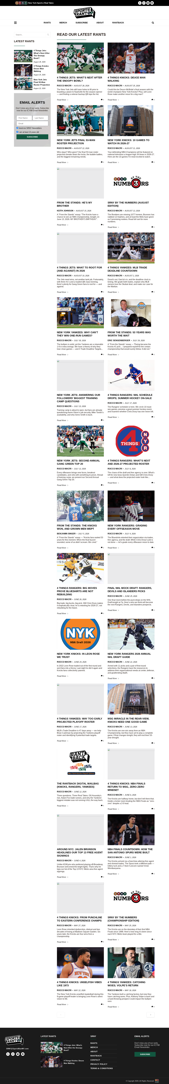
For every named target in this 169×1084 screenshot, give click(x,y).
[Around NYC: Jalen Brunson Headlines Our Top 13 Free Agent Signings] (80, 829)
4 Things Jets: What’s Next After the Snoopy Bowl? (73, 1047)
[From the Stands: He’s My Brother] (80, 183)
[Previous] (61, 1014)
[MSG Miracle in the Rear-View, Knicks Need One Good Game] (131, 699)
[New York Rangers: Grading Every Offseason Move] (131, 506)
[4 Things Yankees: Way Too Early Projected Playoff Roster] (80, 699)
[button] (153, 23)
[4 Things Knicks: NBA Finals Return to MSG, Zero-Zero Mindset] (131, 764)
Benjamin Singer (66, 534)
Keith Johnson (65, 211)
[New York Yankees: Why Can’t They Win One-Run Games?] (80, 312)
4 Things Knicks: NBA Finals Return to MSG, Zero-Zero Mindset (126, 786)
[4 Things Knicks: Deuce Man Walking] (23, 70)
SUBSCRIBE (82, 23)
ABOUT (100, 23)
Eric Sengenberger (119, 340)
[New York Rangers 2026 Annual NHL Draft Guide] (131, 634)
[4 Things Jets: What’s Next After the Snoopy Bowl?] (23, 56)
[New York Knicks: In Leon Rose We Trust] (80, 634)
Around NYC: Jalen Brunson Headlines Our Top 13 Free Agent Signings (80, 852)
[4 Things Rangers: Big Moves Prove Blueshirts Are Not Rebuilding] (80, 568)
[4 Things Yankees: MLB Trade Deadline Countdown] (131, 248)
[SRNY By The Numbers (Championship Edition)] (131, 897)
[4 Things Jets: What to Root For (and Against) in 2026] (80, 248)
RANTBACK (118, 23)
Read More (61, 100)
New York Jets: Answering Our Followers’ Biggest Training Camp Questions (78, 398)
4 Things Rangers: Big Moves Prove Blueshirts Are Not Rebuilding (77, 591)
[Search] (48, 34)
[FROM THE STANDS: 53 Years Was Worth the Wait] (131, 312)
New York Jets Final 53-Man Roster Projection (42, 82)
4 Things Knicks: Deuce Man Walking (41, 68)
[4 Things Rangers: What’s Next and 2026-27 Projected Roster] (131, 441)
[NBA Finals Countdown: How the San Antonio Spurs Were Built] (131, 829)
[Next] (151, 1014)
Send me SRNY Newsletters (30, 128)
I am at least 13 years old (29, 132)
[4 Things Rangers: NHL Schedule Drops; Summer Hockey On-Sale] (131, 375)
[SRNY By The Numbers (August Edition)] (131, 183)
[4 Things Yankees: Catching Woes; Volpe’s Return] (131, 962)
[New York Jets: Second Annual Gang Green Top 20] (80, 441)
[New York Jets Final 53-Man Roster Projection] (23, 84)
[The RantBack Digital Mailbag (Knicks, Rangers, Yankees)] (80, 764)
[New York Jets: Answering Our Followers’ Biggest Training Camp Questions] (80, 375)
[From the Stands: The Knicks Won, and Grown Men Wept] (80, 506)
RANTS (47, 23)
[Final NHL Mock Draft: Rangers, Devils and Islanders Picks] (131, 568)
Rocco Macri (64, 86)
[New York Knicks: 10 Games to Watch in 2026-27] (131, 120)
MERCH (63, 23)
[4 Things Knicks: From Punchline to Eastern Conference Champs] (80, 897)
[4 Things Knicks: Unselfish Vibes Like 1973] (80, 962)
